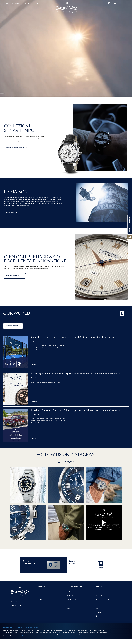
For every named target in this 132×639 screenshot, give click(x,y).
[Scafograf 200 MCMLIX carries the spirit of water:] (28, 485)
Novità (36, 3)
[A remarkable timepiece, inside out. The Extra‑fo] (66, 485)
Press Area (99, 592)
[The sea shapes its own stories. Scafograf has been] (104, 522)
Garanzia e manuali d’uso (103, 600)
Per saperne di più (27, 635)
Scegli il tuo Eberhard (44, 600)
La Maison (27, 3)
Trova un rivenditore (72, 604)
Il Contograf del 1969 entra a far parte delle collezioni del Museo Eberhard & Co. (75, 374)
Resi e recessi (100, 604)
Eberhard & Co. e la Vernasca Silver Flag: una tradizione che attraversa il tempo (75, 410)
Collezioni (15, 3)
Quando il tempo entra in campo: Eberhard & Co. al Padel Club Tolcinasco (72, 337)
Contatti (98, 608)
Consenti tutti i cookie (120, 631)
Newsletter (99, 612)
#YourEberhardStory (73, 600)
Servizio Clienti (100, 596)
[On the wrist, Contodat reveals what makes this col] (66, 522)
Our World (70, 596)
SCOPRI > (34, 364)
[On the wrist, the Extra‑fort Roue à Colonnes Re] (104, 485)
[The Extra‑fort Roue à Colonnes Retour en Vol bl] (28, 522)
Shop (68, 608)
